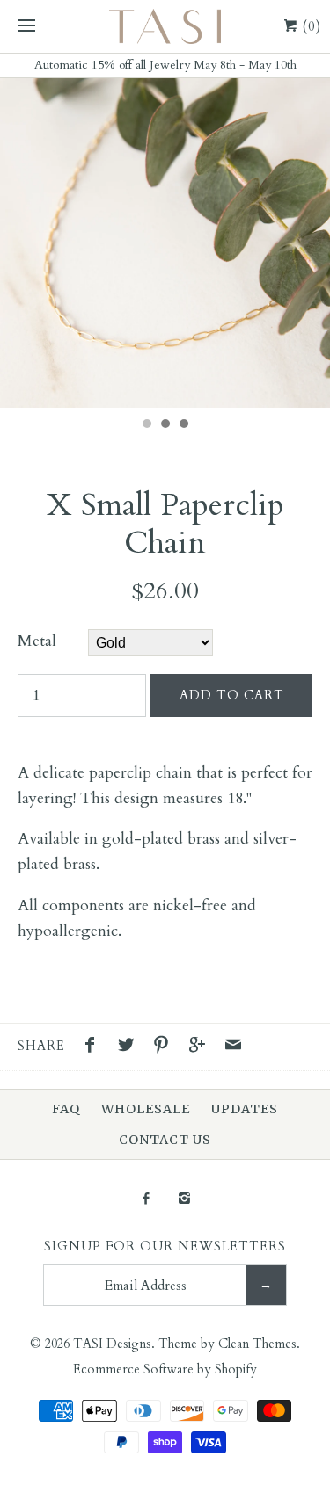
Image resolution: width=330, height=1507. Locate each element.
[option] (165, 243)
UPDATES (244, 1109)
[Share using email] (233, 1047)
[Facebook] (145, 1200)
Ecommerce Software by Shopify (165, 1369)
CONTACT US (165, 1140)
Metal (37, 641)
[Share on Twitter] (130, 1047)
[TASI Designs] (165, 26)
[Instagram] (184, 1200)
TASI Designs (112, 1344)
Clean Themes (257, 1344)
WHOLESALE (145, 1109)
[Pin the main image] (165, 1047)
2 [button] (164, 425)
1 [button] (146, 425)
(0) (309, 26)
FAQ (66, 1109)
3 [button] (183, 425)
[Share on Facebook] (94, 1047)
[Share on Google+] (201, 1047)
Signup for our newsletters (165, 1246)
